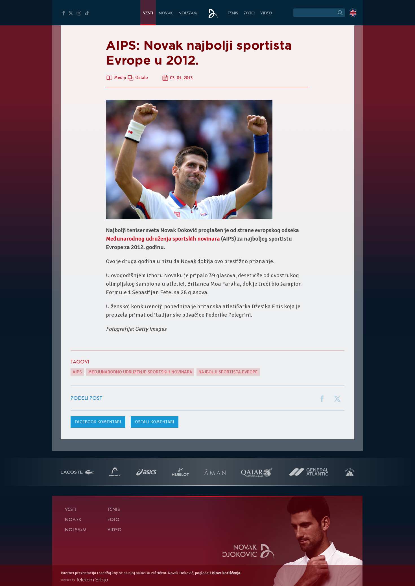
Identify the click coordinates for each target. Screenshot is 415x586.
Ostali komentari (154, 422)
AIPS (77, 372)
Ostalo (141, 78)
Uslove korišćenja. (225, 572)
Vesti (148, 13)
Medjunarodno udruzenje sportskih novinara (140, 372)
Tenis (233, 13)
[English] (353, 13)
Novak (166, 13)
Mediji (120, 78)
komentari (98, 422)
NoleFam (187, 13)
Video (266, 13)
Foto (249, 13)
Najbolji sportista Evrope (228, 372)
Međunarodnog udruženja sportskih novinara (163, 238)
